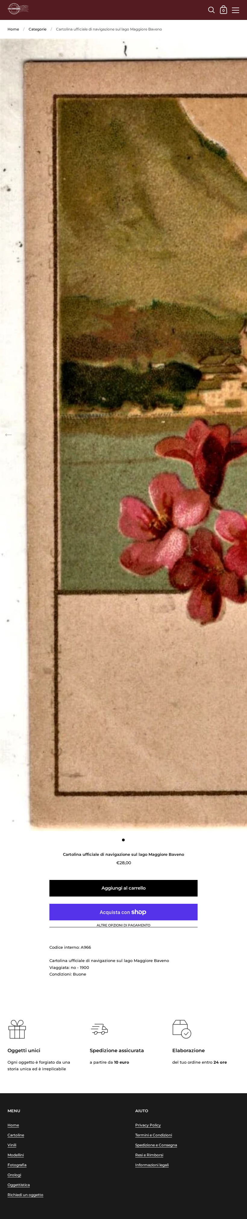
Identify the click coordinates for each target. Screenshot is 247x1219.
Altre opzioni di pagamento (123, 925)
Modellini (16, 1155)
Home (13, 29)
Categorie (37, 29)
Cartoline (16, 1135)
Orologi (14, 1175)
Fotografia (17, 1165)
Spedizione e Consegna (156, 1145)
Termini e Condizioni (153, 1135)
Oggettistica (19, 1184)
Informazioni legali (152, 1165)
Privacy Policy (148, 1125)
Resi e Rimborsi (149, 1155)
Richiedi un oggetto (25, 1194)
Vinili (12, 1145)
